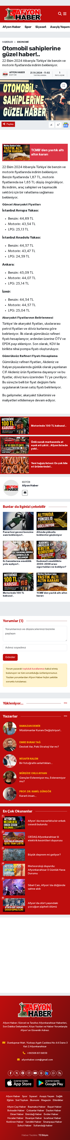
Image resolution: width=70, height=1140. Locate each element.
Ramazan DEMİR (29, 726)
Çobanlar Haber (35, 1110)
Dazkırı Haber (53, 1110)
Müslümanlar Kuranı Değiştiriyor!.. (40, 730)
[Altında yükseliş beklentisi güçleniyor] (52, 520)
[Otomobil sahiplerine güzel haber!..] (35, 99)
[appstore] (19, 1084)
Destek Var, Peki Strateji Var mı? (39, 746)
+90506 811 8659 (37, 1053)
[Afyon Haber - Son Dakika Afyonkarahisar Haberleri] (22, 14)
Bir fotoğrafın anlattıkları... (36, 763)
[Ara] (60, 14)
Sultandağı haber (42, 1125)
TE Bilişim (43, 1135)
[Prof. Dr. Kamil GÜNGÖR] (9, 793)
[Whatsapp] (53, 1073)
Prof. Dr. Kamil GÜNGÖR (35, 791)
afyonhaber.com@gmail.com (37, 1059)
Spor (28, 27)
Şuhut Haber (24, 1125)
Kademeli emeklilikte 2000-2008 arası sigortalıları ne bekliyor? (51, 564)
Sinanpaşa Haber (52, 1122)
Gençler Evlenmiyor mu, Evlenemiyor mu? (42, 779)
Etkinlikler (58, 1100)
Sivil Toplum (21, 1100)
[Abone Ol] (66, 124)
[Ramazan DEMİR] (9, 728)
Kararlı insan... (28, 796)
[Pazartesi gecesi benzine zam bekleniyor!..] (18, 520)
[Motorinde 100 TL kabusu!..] (18, 581)
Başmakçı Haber (37, 1107)
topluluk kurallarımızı (33, 668)
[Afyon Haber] (11, 487)
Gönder (10, 657)
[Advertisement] (35, 955)
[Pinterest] (23, 1073)
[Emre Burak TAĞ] (9, 744)
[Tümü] (65, 703)
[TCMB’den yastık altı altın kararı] (52, 581)
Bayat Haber (55, 1107)
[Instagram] (29, 1073)
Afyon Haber (12, 27)
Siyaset (40, 27)
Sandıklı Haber (33, 1122)
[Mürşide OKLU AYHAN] (9, 777)
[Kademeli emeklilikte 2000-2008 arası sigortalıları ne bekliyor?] (52, 550)
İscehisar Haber (52, 1118)
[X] (17, 1073)
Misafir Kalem (28, 759)
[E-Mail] (25, 493)
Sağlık (59, 1096)
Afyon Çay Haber (16, 1107)
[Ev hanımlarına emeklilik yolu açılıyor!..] (18, 550)
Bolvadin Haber (15, 1110)
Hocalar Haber (15, 1118)
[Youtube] (35, 1073)
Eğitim (10, 1100)
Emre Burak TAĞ (30, 742)
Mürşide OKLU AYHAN (33, 773)
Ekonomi (23, 42)
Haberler (7, 42)
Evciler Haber (51, 1114)
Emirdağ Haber (33, 1114)
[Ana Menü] (64, 14)
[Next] (47, 1073)
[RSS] (59, 1073)
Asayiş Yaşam (59, 27)
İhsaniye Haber (33, 1118)
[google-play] (51, 1084)
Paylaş (10, 124)
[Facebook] (10, 1073)
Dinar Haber (17, 1114)
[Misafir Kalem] (9, 761)
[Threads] (41, 1073)
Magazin (46, 1100)
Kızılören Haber (14, 1122)
